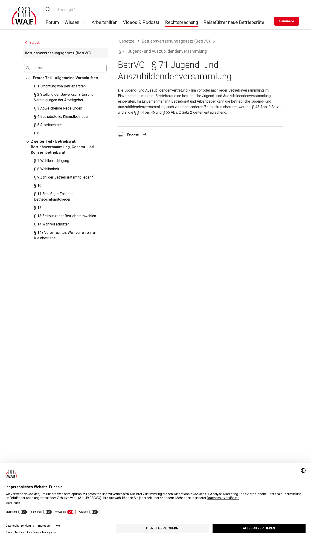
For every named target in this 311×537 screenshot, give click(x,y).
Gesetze (126, 41)
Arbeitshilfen (104, 22)
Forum (52, 22)
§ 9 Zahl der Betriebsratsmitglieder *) (64, 177)
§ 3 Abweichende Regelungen (58, 108)
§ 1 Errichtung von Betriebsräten (60, 86)
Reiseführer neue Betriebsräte (233, 22)
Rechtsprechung (181, 22)
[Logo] (24, 16)
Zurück (34, 42)
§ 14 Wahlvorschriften (52, 224)
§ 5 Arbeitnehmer (48, 125)
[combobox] (159, 9)
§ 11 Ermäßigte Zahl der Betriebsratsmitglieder (53, 197)
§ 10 (37, 185)
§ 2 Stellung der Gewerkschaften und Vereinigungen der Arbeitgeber (63, 97)
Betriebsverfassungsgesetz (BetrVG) (176, 41)
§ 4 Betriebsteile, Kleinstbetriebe (61, 116)
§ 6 (36, 133)
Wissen (71, 22)
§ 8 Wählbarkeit (46, 169)
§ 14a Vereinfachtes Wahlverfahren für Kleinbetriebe (65, 235)
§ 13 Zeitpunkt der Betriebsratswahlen (65, 216)
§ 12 (37, 207)
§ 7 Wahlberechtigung (51, 161)
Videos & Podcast (141, 22)
